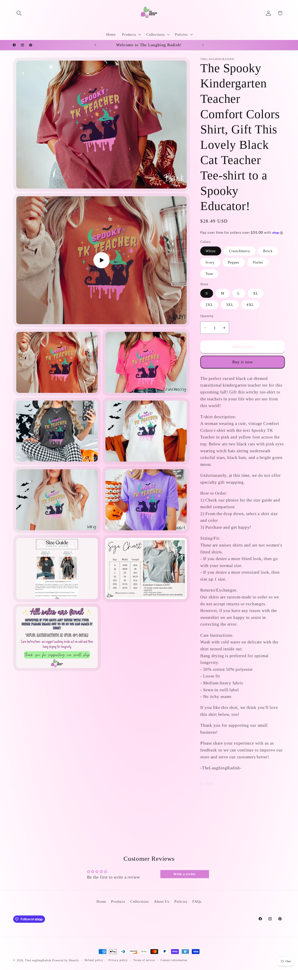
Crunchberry (239, 251)
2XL (209, 305)
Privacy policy (118, 960)
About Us (161, 902)
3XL (230, 305)
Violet (258, 262)
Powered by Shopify (65, 960)
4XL (250, 305)
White (211, 251)
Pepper (234, 262)
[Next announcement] (202, 45)
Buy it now (242, 362)
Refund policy (94, 960)
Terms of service (144, 960)
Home (101, 902)
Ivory (210, 262)
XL (255, 294)
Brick (268, 251)
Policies (180, 902)
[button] (19, 13)
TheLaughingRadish (38, 960)
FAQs (197, 902)
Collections (139, 902)
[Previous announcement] (95, 45)
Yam (209, 274)
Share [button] (208, 784)
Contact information (174, 960)
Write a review (184, 874)
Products (118, 902)
